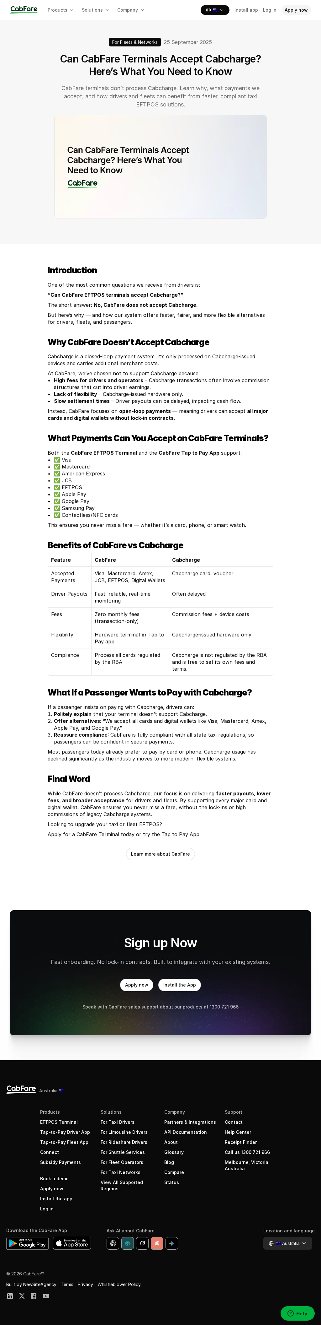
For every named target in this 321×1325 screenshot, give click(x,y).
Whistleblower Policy (119, 1284)
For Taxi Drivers (117, 1122)
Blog (169, 1162)
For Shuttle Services (123, 1152)
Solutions (111, 1112)
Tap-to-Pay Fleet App (64, 1142)
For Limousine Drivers (124, 1132)
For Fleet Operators (122, 1162)
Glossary (174, 1152)
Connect (49, 1152)
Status (171, 1182)
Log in (47, 1208)
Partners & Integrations (190, 1122)
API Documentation (185, 1132)
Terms (67, 1284)
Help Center (238, 1132)
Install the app (56, 1198)
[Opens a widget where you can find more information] (297, 1314)
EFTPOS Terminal (59, 1122)
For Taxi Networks (120, 1172)
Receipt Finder (241, 1142)
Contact (234, 1122)
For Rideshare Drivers (124, 1142)
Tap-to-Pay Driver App (65, 1132)
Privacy (85, 1284)
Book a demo (54, 1178)
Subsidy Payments (60, 1162)
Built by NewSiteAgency (31, 1284)
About (171, 1142)
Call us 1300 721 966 (247, 1152)
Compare (174, 1172)
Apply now (51, 1188)
